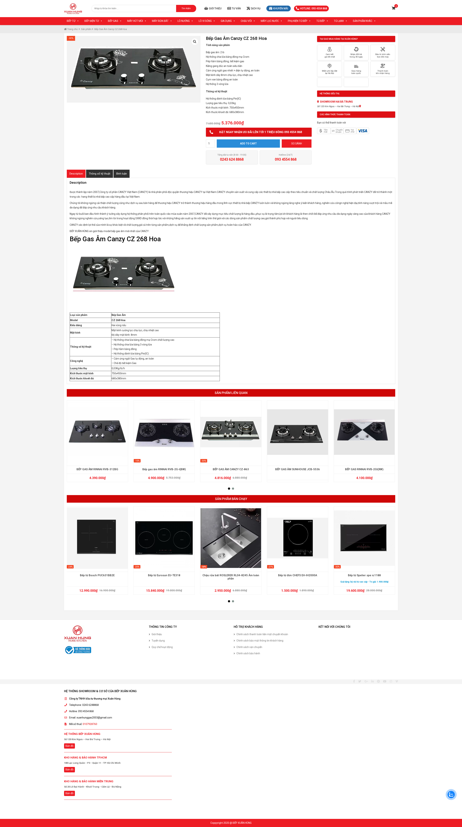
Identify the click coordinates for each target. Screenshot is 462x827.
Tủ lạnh (339, 20)
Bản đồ (69, 745)
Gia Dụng (226, 20)
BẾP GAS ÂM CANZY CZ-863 (231, 469)
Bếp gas (113, 20)
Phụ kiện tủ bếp (297, 20)
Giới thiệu (215, 8)
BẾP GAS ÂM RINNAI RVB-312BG (97, 469)
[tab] (76, 174)
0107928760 (90, 724)
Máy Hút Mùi (135, 20)
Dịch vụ (255, 8)
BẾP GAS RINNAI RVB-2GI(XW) (364, 469)
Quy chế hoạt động (162, 647)
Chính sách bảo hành (248, 653)
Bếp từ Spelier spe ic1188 (364, 575)
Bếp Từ (71, 20)
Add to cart (248, 143)
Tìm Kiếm (186, 8)
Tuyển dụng (158, 640)
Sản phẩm (86, 29)
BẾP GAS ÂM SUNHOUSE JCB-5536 (297, 469)
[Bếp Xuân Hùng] (73, 8)
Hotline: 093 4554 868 (313, 8)
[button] (229, 489)
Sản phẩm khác (362, 20)
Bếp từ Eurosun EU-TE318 (164, 575)
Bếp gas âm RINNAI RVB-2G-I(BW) (164, 469)
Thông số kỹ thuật (99, 173)
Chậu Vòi (246, 20)
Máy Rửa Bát (160, 20)
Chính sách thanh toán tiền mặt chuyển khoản (262, 634)
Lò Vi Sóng (205, 20)
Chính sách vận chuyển (249, 647)
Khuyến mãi (280, 8)
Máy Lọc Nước (270, 20)
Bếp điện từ (91, 20)
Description (76, 173)
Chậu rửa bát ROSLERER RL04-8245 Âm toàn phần (230, 577)
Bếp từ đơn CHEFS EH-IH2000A (297, 575)
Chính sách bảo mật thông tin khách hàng (259, 640)
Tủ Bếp (320, 20)
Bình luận (121, 173)
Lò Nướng (184, 20)
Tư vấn (236, 8)
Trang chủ (72, 29)
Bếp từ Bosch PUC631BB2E (97, 575)
